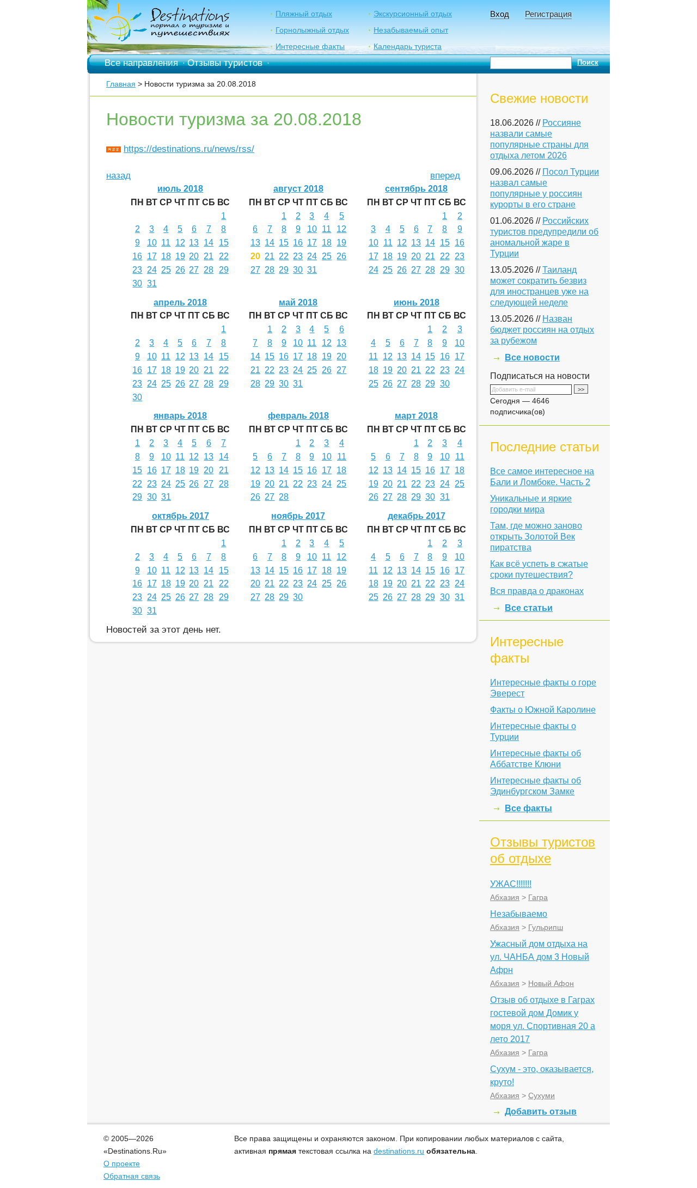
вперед (445, 175)
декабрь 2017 (416, 515)
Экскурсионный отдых (413, 13)
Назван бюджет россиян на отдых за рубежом (542, 329)
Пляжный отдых (304, 13)
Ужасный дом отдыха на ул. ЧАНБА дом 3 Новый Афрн (539, 957)
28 (208, 269)
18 (166, 256)
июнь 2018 (416, 302)
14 (208, 242)
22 (224, 256)
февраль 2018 (298, 415)
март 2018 (416, 415)
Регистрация (548, 14)
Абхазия (504, 897)
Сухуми (541, 1095)
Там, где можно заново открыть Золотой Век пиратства (536, 536)
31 (152, 283)
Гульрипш (545, 927)
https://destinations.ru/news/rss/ (189, 149)
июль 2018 (180, 188)
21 (208, 256)
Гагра (538, 897)
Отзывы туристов (224, 63)
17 (152, 256)
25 (166, 269)
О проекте (121, 1163)
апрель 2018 (180, 302)
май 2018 (298, 302)
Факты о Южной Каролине (543, 709)
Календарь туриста (408, 46)
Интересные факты (310, 46)
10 (152, 242)
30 (137, 283)
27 (194, 269)
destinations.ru (399, 1151)
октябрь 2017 (180, 515)
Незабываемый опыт (411, 30)
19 (180, 256)
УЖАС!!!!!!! (510, 884)
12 (180, 242)
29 (224, 269)
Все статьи (529, 608)
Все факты (528, 808)
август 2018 (298, 188)
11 (165, 242)
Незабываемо (518, 913)
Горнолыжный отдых (312, 30)
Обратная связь (131, 1176)
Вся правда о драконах (537, 591)
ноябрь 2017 (298, 515)
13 (194, 242)
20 (194, 256)
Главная (121, 83)
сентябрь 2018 (416, 188)
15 (224, 242)
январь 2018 (180, 415)
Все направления (141, 63)
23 (137, 269)
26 (180, 269)
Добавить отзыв (541, 1111)
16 (137, 256)
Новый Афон (551, 983)
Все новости (532, 357)
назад (118, 175)
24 (152, 269)
